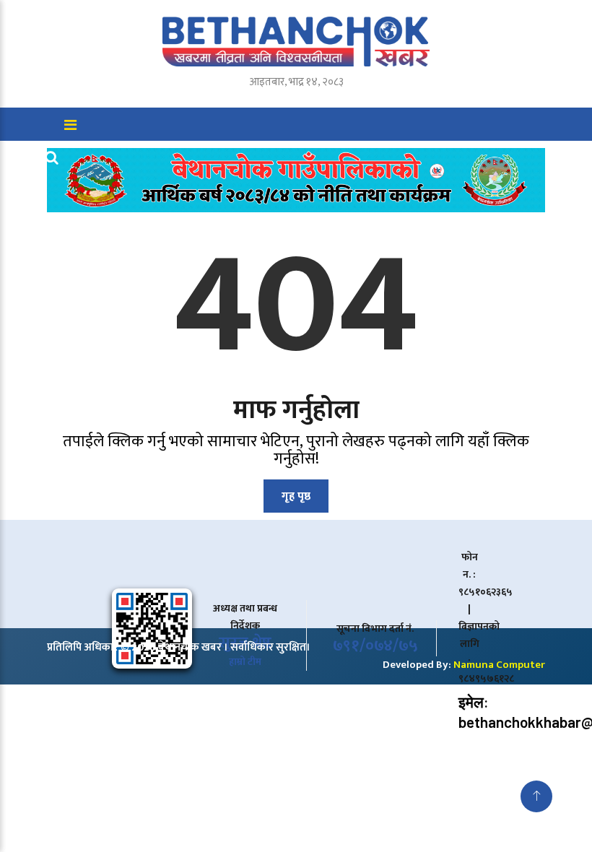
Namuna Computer (499, 665)
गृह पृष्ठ (296, 496)
